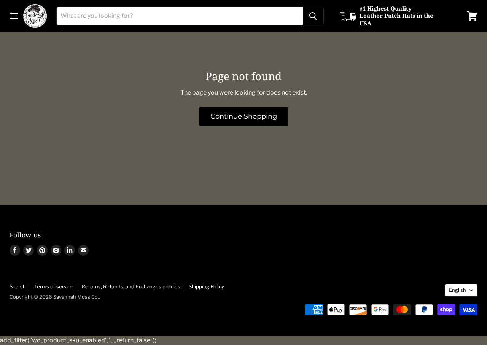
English (457, 290)
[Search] (313, 16)
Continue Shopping (243, 116)
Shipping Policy (206, 286)
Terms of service (53, 286)
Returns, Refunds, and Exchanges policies (131, 286)
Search (18, 286)
